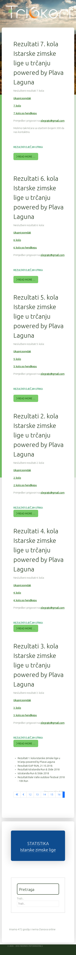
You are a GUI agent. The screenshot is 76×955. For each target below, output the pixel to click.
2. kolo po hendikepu (25, 485)
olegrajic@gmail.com (52, 120)
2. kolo (17, 477)
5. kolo (17, 359)
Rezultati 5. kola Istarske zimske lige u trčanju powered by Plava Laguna (38, 316)
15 (51, 794)
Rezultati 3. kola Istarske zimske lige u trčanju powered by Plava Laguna (38, 665)
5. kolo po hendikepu (25, 366)
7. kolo (17, 105)
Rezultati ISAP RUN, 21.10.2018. (35, 765)
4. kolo (17, 592)
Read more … (26, 156)
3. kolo (17, 707)
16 (59, 794)
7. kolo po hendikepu (25, 113)
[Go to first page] (17, 795)
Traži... (20, 898)
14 (44, 794)
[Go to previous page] (23, 795)
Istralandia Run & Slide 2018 (33, 773)
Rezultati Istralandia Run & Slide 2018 (39, 769)
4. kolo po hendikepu (25, 600)
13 (37, 794)
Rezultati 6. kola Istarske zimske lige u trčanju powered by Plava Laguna (38, 197)
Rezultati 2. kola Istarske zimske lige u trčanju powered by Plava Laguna (38, 435)
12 (30, 794)
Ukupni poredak (22, 98)
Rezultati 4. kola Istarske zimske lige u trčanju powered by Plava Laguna (38, 550)
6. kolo (17, 240)
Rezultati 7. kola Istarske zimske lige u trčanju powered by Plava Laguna (38, 63)
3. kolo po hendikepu (25, 715)
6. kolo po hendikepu (25, 247)
